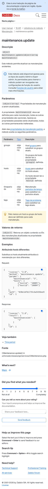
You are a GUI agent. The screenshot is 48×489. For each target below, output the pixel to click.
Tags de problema (33, 200)
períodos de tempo (33, 189)
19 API (18, 28)
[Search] (37, 15)
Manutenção (7, 31)
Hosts (27, 168)
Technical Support (10, 468)
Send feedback (24, 420)
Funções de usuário (25, 88)
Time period (10, 342)
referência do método (33, 28)
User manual (7, 28)
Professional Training (37, 468)
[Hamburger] (44, 15)
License (5, 485)
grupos (33, 145)
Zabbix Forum (34, 473)
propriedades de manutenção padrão (26, 129)
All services (7, 473)
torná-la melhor (18, 9)
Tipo (19, 139)
